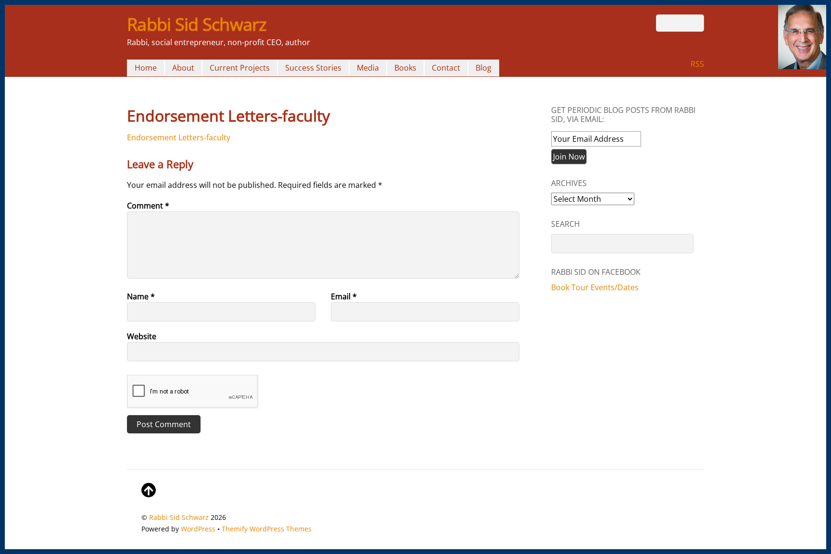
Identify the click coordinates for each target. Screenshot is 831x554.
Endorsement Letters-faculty (178, 137)
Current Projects (240, 67)
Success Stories (313, 67)
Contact (446, 67)
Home (146, 67)
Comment (148, 205)
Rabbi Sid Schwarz (179, 517)
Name (141, 296)
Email (344, 296)
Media (368, 67)
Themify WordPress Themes (267, 528)
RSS (697, 64)
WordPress (198, 528)
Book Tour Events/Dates (595, 287)
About (183, 67)
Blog (483, 67)
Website (141, 336)
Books (405, 67)
